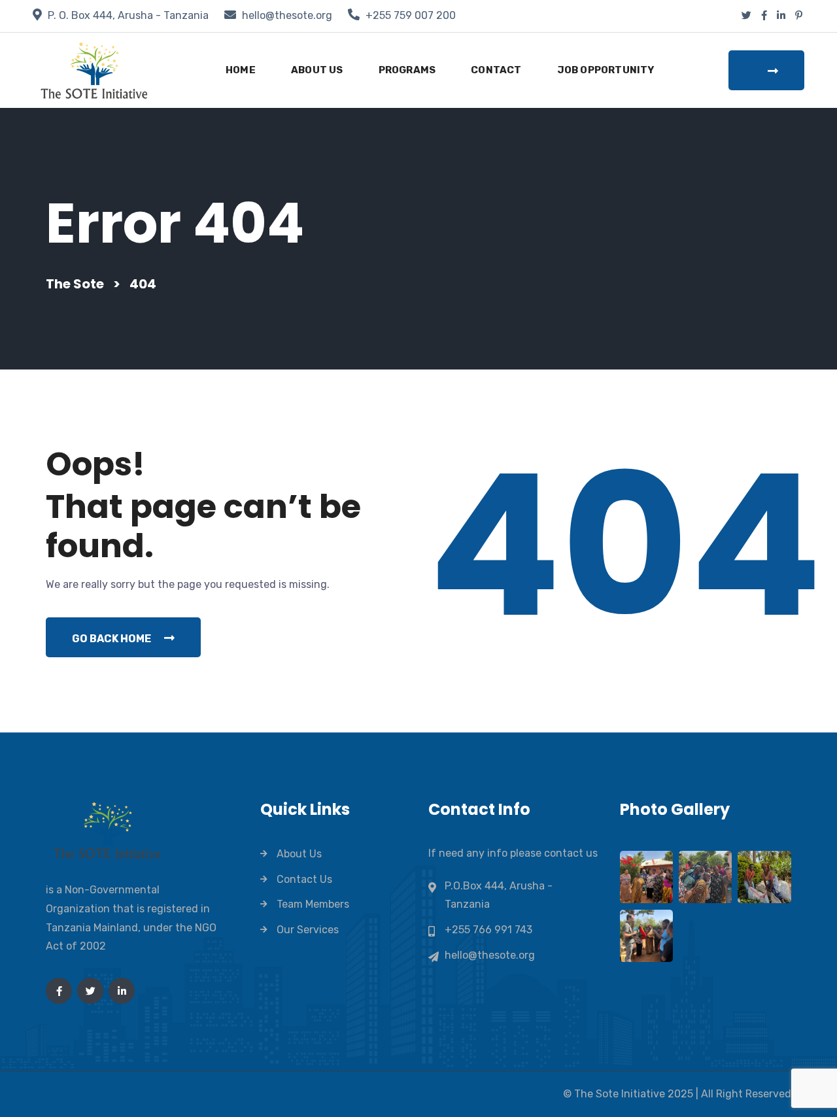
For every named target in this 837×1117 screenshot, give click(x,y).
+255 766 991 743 (488, 929)
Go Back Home (111, 638)
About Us (317, 70)
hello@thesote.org (287, 15)
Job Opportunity (606, 70)
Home (241, 70)
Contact (496, 70)
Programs (407, 70)
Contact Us (304, 879)
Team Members (313, 904)
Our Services (308, 929)
